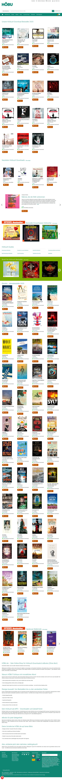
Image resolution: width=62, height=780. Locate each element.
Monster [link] (19, 483)
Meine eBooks (14, 756)
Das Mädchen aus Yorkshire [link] (37, 587)
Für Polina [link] (4, 534)
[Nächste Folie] (59, 175)
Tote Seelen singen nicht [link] (7, 457)
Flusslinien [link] (49, 587)
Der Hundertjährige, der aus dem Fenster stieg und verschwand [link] (6, 67)
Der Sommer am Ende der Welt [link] (8, 406)
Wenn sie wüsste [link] (20, 587)
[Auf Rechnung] (26, 754)
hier (44, 774)
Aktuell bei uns (7, 14)
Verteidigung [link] (34, 119)
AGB (3, 772)
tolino (21, 14)
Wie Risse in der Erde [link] (51, 432)
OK (58, 754)
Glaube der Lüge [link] (50, 39)
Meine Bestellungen (15, 754)
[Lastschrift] (29, 754)
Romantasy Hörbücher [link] (6, 250)
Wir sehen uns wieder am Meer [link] (53, 457)
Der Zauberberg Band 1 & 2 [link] (37, 483)
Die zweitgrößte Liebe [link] (51, 647)
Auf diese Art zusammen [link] (22, 301)
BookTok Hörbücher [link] (36, 250)
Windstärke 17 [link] (50, 301)
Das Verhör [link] (34, 559)
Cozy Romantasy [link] (20, 253)
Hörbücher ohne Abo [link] (37, 253)
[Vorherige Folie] (1, 204)
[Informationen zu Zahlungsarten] (38, 760)
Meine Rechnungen (15, 755)
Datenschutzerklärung (45, 766)
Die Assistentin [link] (5, 380)
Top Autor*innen (26, 14)
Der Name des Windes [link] (36, 93)
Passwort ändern (15, 760)
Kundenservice (4, 756)
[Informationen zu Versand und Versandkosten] (33, 760)
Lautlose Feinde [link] (20, 355)
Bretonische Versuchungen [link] (37, 301)
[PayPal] (22, 754)
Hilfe (15, 772)
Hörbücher (33, 14)
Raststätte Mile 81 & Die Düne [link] (23, 145)
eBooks (17, 14)
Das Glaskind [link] (49, 534)
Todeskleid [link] (20, 178)
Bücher (12, 14)
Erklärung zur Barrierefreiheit (33, 772)
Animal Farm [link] (34, 432)
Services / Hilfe (4, 755)
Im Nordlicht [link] (19, 534)
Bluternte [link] (19, 66)
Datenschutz (6, 772)
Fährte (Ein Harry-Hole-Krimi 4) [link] (23, 119)
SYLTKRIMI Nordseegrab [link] (22, 327)
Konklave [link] (34, 534)
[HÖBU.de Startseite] (11, 4)
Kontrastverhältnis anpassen (7, 773)
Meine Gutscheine (15, 759)
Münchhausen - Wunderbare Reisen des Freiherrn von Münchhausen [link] (37, 180)
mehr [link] (38, 204)
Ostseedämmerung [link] (6, 509)
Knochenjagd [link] (34, 39)
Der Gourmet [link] (19, 559)
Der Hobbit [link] (34, 66)
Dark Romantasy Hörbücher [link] (7, 253)
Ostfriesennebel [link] (50, 355)
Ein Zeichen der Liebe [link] (36, 145)
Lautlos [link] (48, 66)
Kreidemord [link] (4, 613)
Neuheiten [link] (50, 253)
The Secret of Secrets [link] (51, 380)
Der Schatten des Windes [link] (7, 145)
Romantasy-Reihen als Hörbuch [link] (54, 250)
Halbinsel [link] (4, 432)
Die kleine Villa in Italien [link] (22, 457)
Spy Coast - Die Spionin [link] (6, 483)
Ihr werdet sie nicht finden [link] (22, 509)
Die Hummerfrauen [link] (36, 327)
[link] (8, 31)
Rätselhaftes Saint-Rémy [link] (52, 509)
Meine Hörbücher (15, 758)
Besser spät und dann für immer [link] (23, 613)
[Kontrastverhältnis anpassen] (2, 777)
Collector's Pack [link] (5, 93)
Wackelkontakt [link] (5, 355)
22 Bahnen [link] (4, 327)
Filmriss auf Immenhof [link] (36, 647)
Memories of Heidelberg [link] (22, 647)
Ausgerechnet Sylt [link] (50, 406)
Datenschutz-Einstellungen (44, 772)
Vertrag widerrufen (6, 770)
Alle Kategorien (39, 14)
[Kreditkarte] (24, 754)
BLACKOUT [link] (49, 93)
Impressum (12, 772)
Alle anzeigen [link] (28, 160)
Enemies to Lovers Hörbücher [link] (22, 250)
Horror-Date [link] (19, 432)
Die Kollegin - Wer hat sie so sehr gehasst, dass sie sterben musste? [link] (52, 329)
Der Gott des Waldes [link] (36, 355)
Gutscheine (4, 754)
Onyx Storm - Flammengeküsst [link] (38, 380)
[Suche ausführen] (53, 11)
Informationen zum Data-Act (22, 772)
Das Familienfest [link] (35, 509)
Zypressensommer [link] (35, 406)
